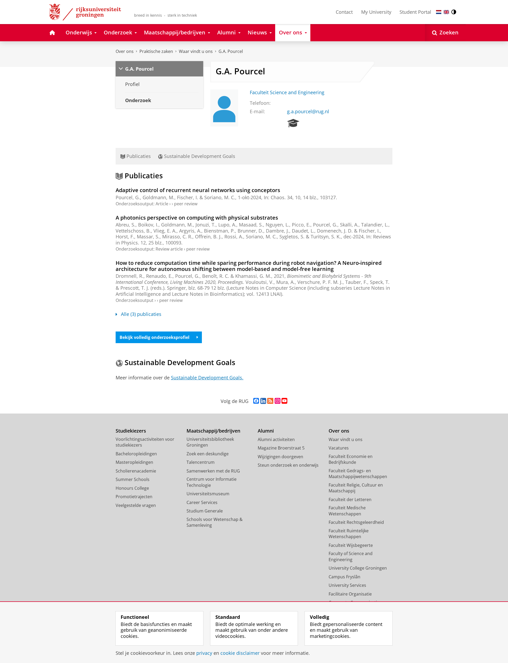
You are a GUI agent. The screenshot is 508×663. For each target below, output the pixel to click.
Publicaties (138, 156)
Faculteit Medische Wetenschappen (347, 511)
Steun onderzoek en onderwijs (288, 465)
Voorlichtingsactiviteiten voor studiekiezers (145, 442)
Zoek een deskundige (208, 454)
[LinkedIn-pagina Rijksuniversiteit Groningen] (263, 401)
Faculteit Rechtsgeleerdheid (356, 522)
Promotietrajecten (134, 496)
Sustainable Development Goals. (207, 377)
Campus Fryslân (344, 577)
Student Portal (415, 12)
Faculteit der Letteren (350, 499)
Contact (344, 12)
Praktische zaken (156, 51)
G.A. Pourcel (231, 51)
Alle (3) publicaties (141, 314)
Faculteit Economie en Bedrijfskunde (351, 459)
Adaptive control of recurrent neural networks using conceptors (198, 190)
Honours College (132, 488)
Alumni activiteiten (276, 439)
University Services (347, 585)
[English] (446, 12)
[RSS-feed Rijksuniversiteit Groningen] (270, 401)
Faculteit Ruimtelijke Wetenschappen (349, 534)
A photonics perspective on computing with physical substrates (197, 218)
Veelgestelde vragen (136, 505)
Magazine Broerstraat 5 (281, 448)
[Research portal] (293, 123)
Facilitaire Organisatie (350, 594)
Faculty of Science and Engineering (351, 556)
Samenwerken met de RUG (213, 471)
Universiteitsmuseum (208, 494)
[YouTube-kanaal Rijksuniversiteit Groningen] (284, 401)
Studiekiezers (131, 431)
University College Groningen (358, 568)
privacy (204, 653)
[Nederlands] (438, 12)
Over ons (125, 51)
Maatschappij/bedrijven (213, 431)
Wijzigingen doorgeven (280, 457)
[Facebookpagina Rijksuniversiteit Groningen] (256, 401)
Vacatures (339, 448)
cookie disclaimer (240, 653)
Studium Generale (205, 511)
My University (376, 12)
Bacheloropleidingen (136, 454)
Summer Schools (132, 479)
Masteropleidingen (134, 462)
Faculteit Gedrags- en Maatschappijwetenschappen (358, 474)
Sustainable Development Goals (199, 156)
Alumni (266, 431)
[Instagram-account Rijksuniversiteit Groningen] (277, 401)
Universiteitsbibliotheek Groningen (210, 442)
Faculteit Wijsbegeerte (351, 545)
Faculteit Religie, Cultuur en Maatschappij (356, 488)
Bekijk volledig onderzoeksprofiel (154, 337)
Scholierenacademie (136, 471)
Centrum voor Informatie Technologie (212, 482)
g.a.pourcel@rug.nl (308, 111)
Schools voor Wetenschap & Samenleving (215, 522)
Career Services (202, 502)
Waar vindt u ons (196, 51)
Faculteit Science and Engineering (287, 92)
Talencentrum (201, 462)
